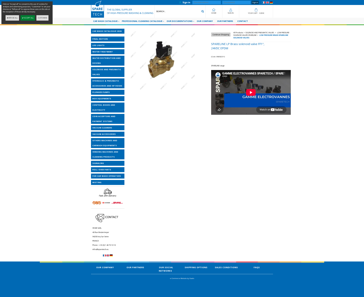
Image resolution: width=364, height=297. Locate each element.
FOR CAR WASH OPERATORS (106, 176)
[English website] (267, 3)
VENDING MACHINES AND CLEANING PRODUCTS (105, 154)
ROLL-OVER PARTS (101, 169)
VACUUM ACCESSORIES (104, 134)
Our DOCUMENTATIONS (180, 21)
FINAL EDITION (100, 39)
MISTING (97, 182)
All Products (238, 32)
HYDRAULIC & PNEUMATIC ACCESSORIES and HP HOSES (107, 83)
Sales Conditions (226, 267)
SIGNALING (98, 163)
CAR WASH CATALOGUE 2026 (107, 31)
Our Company (205, 21)
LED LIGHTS (98, 45)
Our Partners (225, 21)
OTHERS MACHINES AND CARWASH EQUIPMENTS (104, 143)
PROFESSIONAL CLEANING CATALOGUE (142, 21)
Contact (242, 21)
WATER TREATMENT (102, 51)
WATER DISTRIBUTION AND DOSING (106, 60)
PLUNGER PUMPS (101, 92)
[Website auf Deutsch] (271, 3)
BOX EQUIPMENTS (101, 98)
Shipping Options (196, 267)
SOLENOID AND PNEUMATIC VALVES (106, 72)
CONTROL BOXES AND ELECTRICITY (103, 107)
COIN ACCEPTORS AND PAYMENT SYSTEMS (103, 119)
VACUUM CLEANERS (102, 127)
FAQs (257, 267)
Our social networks (166, 269)
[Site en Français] (263, 3)
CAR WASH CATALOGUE (105, 21)
